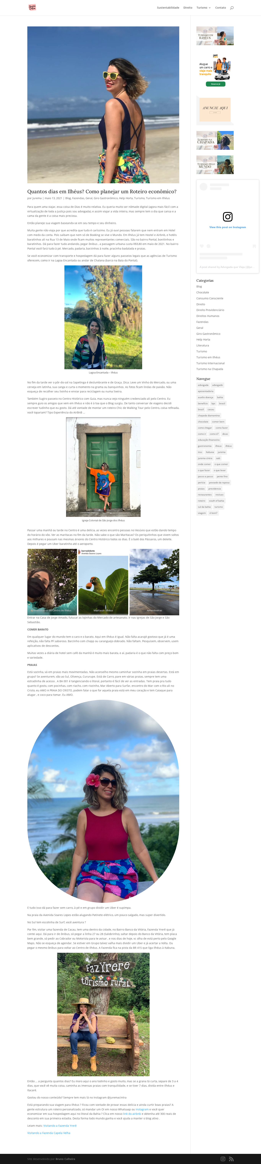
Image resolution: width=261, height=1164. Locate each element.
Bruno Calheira (65, 1159)
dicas (225, 433)
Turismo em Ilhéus (158, 198)
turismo (219, 506)
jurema (221, 452)
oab (218, 458)
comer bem (218, 421)
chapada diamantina (209, 415)
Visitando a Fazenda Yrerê (60, 1125)
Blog (68, 198)
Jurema (37, 198)
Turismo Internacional (210, 363)
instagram (142, 1109)
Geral (89, 198)
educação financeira (209, 439)
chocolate (203, 421)
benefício (203, 403)
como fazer (222, 427)
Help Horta (126, 198)
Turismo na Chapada (209, 369)
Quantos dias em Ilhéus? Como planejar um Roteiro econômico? (102, 191)
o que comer (221, 464)
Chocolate (202, 292)
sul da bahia (204, 506)
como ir (202, 433)
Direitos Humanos (207, 316)
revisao (219, 494)
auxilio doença (205, 397)
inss (200, 452)
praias (201, 488)
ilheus (218, 446)
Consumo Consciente (209, 298)
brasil (222, 403)
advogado (217, 385)
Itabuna (210, 452)
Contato (220, 7)
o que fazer (204, 470)
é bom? (213, 513)
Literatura (202, 345)
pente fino (222, 476)
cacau (211, 409)
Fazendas (78, 198)
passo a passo (205, 476)
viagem (202, 513)
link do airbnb (132, 1114)
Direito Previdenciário (210, 310)
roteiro (201, 500)
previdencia (214, 488)
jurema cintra (205, 458)
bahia (220, 397)
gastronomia (205, 446)
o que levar (220, 470)
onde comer (204, 464)
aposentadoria (205, 391)
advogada (203, 385)
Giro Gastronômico (106, 198)
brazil (201, 409)
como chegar (205, 427)
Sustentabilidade (168, 7)
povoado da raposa (219, 482)
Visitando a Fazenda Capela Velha (48, 1133)
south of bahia (216, 500)
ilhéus (228, 446)
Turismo (202, 7)
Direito (187, 7)
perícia (201, 482)
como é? (214, 433)
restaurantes (205, 494)
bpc (213, 403)
